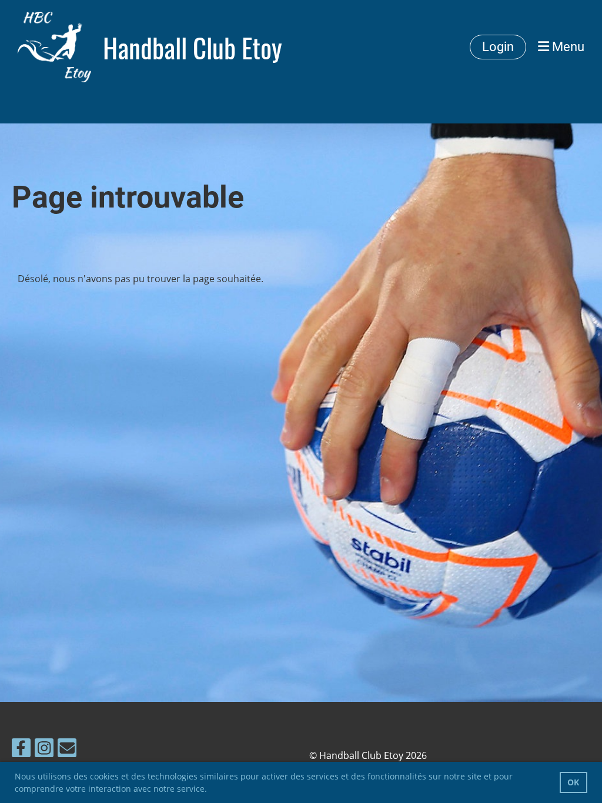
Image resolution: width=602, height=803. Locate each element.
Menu (566, 46)
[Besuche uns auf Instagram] (44, 749)
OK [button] (573, 782)
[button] (211, 790)
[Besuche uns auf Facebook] (21, 749)
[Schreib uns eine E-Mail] (67, 749)
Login (498, 46)
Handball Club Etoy (192, 47)
